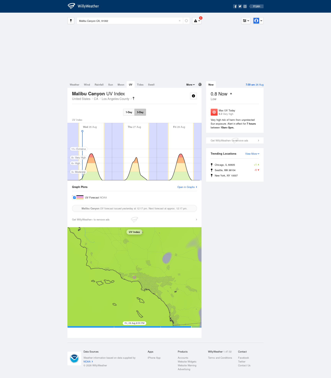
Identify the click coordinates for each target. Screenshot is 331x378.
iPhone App (154, 357)
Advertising (184, 369)
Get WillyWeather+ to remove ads (229, 140)
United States (81, 98)
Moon (121, 84)
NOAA (87, 361)
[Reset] (179, 20)
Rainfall (99, 84)
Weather (74, 84)
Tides (140, 84)
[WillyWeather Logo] (85, 6)
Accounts (183, 357)
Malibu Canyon (133, 98)
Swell (151, 84)
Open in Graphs (186, 187)
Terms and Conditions (220, 357)
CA (96, 98)
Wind (87, 84)
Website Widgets (187, 361)
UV (130, 84)
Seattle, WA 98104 (236, 170)
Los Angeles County (115, 98)
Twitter (241, 361)
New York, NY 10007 (226, 175)
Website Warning (187, 365)
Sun (110, 84)
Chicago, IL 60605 (236, 165)
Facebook (243, 357)
